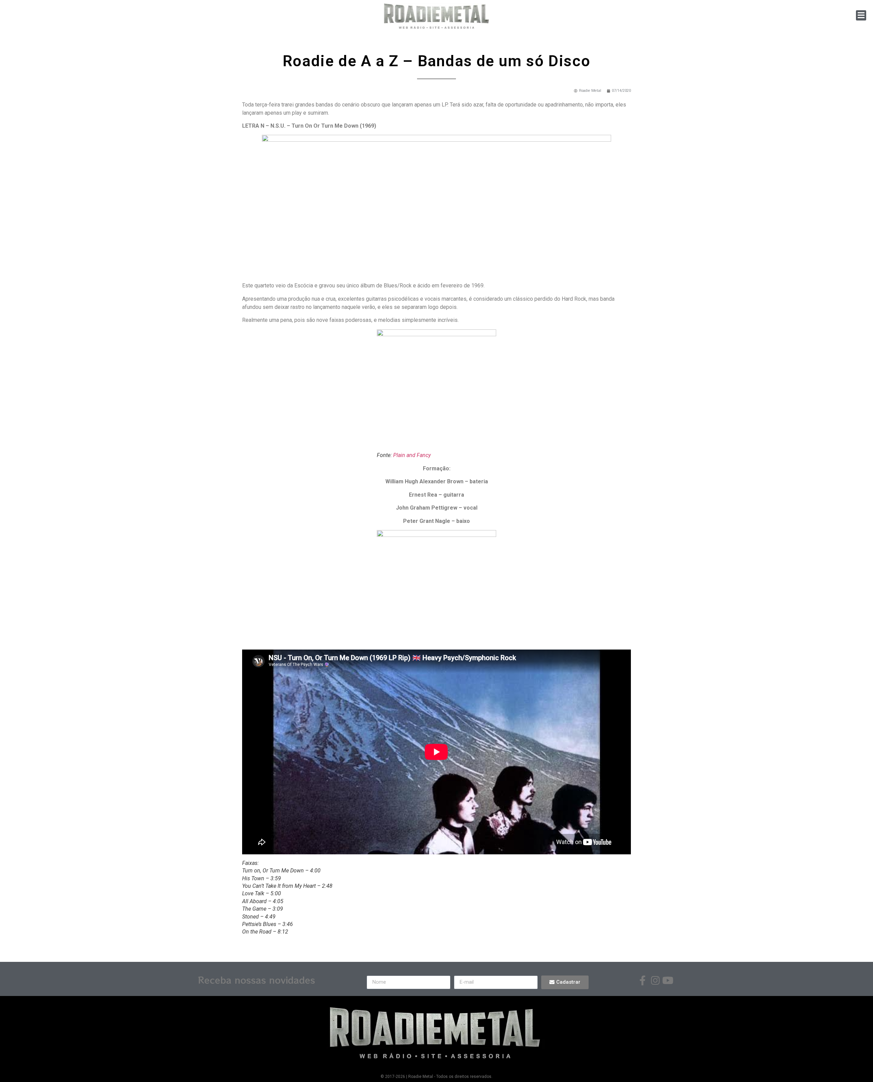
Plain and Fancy (412, 455)
